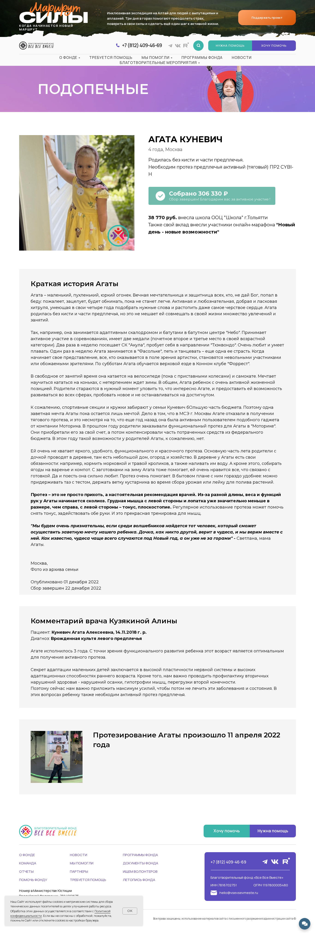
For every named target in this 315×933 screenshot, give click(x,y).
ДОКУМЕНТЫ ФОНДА (140, 863)
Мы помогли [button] (155, 57)
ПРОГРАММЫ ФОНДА (140, 854)
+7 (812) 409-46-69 (228, 862)
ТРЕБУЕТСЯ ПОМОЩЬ (88, 879)
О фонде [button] (68, 57)
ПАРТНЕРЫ (79, 871)
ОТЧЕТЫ (26, 871)
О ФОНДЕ (27, 854)
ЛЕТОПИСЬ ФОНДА (139, 879)
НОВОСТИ (78, 854)
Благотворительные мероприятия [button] (158, 62)
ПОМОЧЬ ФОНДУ (33, 879)
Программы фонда (202, 57)
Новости (242, 57)
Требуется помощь (110, 57)
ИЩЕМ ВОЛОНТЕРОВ (140, 871)
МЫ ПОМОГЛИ (81, 863)
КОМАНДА (27, 863)
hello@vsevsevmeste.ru (239, 892)
